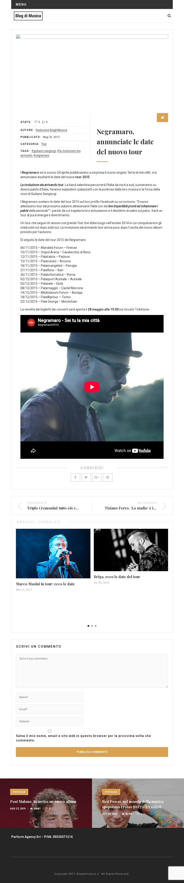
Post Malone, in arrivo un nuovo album (43, 801)
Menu (21, 4)
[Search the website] (169, 15)
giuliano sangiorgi (45, 151)
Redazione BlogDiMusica (51, 130)
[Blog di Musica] (28, 15)
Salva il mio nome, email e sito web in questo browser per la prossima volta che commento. (83, 738)
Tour (44, 144)
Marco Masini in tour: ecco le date (45, 583)
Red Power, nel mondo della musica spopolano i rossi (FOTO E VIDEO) (133, 804)
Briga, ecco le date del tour (117, 576)
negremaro (42, 155)
